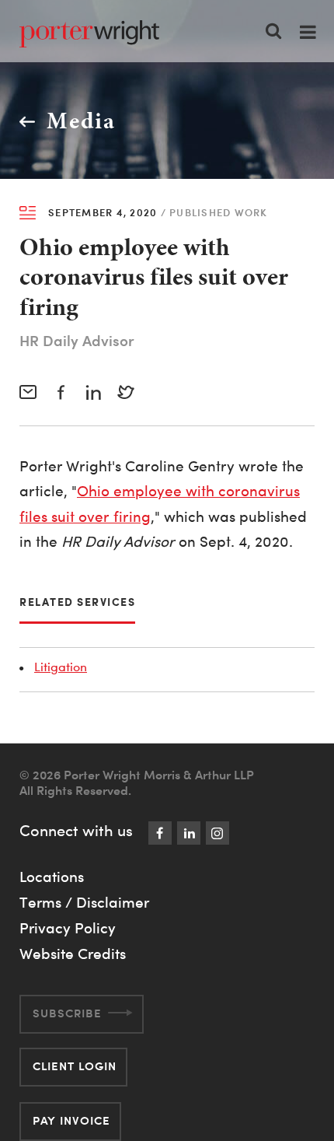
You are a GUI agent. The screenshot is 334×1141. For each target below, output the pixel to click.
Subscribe (67, 1013)
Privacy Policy (67, 927)
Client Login (75, 1066)
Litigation (60, 666)
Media (81, 120)
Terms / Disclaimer (84, 902)
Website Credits (72, 953)
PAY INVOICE (71, 1120)
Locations (51, 876)
